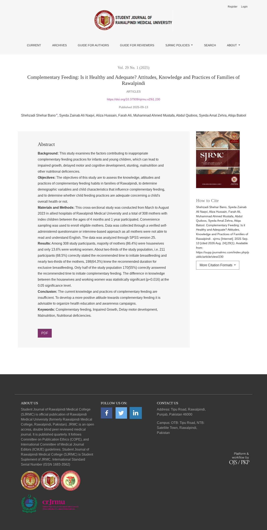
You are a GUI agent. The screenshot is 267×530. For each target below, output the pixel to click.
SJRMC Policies (177, 45)
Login (244, 6)
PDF (44, 333)
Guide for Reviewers (137, 45)
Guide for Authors (93, 45)
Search (210, 45)
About (232, 45)
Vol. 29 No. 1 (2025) (133, 67)
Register (232, 6)
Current (34, 45)
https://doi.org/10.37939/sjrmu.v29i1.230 (133, 99)
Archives (59, 45)
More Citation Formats (216, 265)
